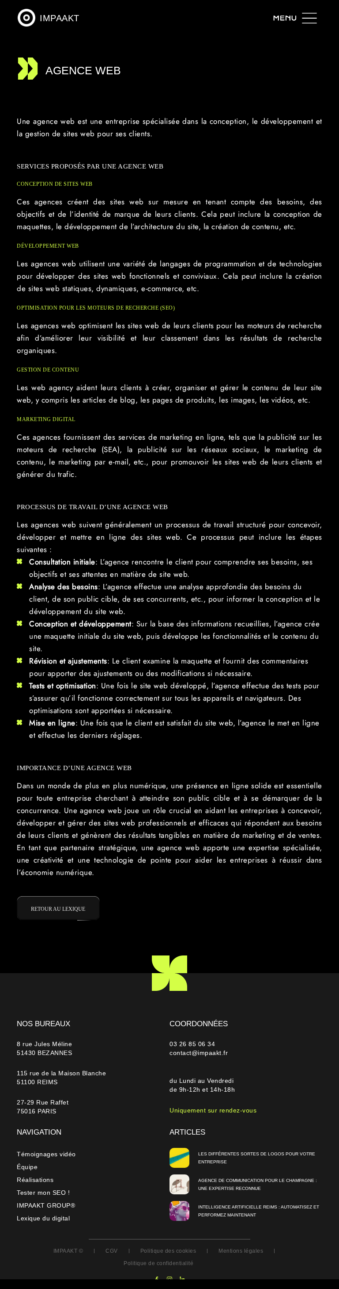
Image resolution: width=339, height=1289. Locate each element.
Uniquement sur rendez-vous (213, 1110)
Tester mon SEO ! (43, 1192)
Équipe (27, 1166)
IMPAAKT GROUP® (46, 1205)
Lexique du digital (43, 1218)
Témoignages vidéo (46, 1154)
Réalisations (35, 1179)
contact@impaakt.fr (199, 1052)
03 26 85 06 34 (193, 1043)
